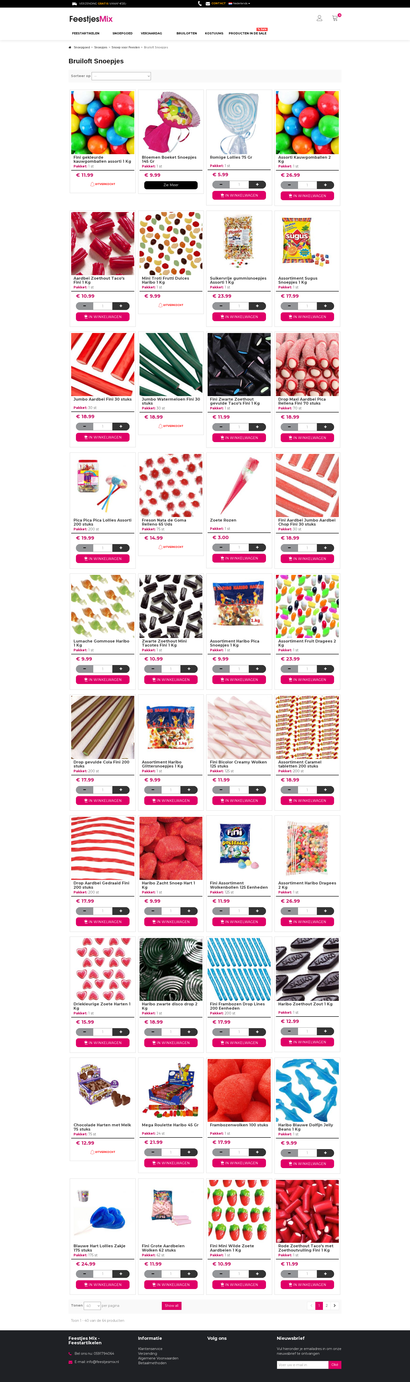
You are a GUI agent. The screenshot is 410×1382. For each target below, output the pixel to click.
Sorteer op (81, 76)
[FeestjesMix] (101, 19)
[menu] (319, 18)
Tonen (77, 1305)
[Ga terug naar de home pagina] (70, 49)
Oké (334, 1365)
